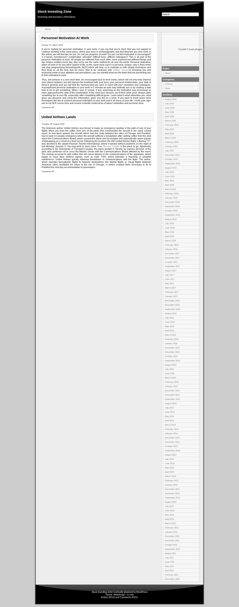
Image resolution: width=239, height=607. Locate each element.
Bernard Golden (111, 146)
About (48, 29)
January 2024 (171, 146)
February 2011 (171, 575)
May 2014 (169, 416)
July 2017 (169, 275)
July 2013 (169, 459)
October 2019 (171, 159)
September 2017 (172, 266)
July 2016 (169, 318)
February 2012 (172, 528)
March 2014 (170, 425)
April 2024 (169, 133)
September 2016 (172, 309)
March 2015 (170, 378)
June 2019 (170, 176)
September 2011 (172, 549)
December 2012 (172, 489)
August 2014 (170, 403)
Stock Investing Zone (54, 11)
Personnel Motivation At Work (65, 38)
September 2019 (172, 163)
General (168, 84)
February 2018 (172, 245)
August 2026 (170, 99)
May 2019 (169, 181)
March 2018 (170, 241)
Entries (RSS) (108, 597)
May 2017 (169, 283)
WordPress (142, 592)
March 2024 (170, 138)
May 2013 (169, 468)
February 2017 (172, 292)
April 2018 (169, 236)
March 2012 (170, 523)
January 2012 (171, 532)
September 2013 (172, 450)
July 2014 (169, 408)
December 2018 (172, 202)
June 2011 (169, 562)
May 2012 (169, 515)
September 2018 (172, 215)
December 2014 (172, 390)
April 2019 (169, 185)
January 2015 (171, 386)
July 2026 (169, 103)
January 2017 (171, 296)
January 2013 (171, 485)
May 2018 (169, 232)
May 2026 (169, 112)
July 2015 (169, 369)
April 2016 (169, 330)
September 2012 (172, 498)
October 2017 (171, 262)
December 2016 (172, 300)
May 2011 (169, 566)
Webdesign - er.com (124, 594)
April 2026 (169, 116)
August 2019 (170, 168)
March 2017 (170, 288)
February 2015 (172, 382)
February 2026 (172, 125)
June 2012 (170, 510)
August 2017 (170, 271)
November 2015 (172, 352)
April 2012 (169, 519)
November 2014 (172, 395)
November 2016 (172, 305)
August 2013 (170, 455)
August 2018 (170, 219)
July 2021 (169, 151)
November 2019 (172, 155)
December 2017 (172, 253)
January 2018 (171, 249)
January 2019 (171, 198)
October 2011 (171, 545)
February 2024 (172, 142)
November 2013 (172, 442)
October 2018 (171, 211)
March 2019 (170, 189)
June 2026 (170, 108)
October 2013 (171, 446)
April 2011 (169, 570)
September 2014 (172, 399)
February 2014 (172, 429)
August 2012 (170, 502)
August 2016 (170, 313)
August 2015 (170, 365)
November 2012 (172, 493)
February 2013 (172, 480)
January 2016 (171, 343)
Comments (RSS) (129, 597)
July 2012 (169, 506)
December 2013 (172, 438)
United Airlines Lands (58, 117)
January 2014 (171, 433)
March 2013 (170, 476)
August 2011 (170, 553)
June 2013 (170, 463)
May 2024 (169, 129)
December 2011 (172, 536)
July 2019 (169, 172)
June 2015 (170, 373)
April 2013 (169, 472)
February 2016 (172, 339)
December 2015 (172, 348)
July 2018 (169, 223)
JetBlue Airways (121, 70)
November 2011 (172, 540)
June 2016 (170, 322)
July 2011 (169, 558)
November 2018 (172, 206)
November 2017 (172, 258)
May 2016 (169, 326)
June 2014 (170, 412)
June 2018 (170, 228)
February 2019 (172, 193)
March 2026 (170, 121)
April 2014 (169, 420)
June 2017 (170, 279)
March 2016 (170, 335)
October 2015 (171, 356)
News (167, 88)
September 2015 (172, 360)
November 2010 (172, 579)
